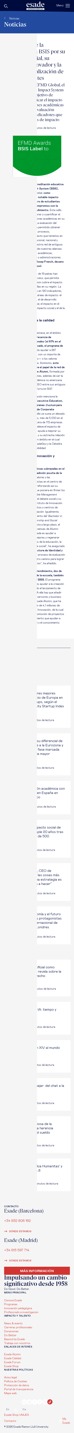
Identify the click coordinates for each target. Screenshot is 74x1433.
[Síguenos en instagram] (44, 1402)
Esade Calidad (12, 1358)
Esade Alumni (12, 1354)
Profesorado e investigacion (21, 1312)
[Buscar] (16, 6)
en (7, 1409)
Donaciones (11, 1331)
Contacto (10, 1421)
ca (24, 1409)
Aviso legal (10, 1377)
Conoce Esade (13, 1300)
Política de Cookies (15, 1381)
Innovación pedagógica (18, 1308)
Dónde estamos (19, 1231)
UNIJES (24, 1415)
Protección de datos (16, 1385)
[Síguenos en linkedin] (24, 1402)
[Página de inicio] (37, 5)
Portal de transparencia (18, 1389)
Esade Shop (11, 1366)
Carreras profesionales (18, 1327)
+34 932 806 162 (17, 1221)
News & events (13, 1323)
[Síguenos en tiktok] (49, 1402)
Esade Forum (12, 1362)
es (15, 1409)
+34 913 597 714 (16, 1250)
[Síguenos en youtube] (39, 1402)
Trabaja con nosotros (17, 1343)
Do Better (10, 1335)
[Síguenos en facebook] (34, 1402)
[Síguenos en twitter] (29, 1402)
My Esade (66, 1421)
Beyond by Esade (14, 1339)
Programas (11, 1304)
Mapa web (10, 1393)
